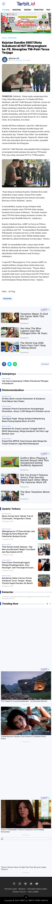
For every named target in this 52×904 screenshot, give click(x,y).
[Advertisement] (26, 636)
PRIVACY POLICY (19, 892)
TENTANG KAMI (10, 889)
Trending (5, 10)
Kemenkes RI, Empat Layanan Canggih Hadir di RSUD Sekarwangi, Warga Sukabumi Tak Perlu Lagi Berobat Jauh (25, 431)
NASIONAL (16, 10)
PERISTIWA (38, 10)
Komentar (45, 364)
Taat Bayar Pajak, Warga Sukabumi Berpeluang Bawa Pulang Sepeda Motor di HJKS (23, 419)
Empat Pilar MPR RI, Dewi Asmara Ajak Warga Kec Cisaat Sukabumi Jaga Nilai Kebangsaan (24, 442)
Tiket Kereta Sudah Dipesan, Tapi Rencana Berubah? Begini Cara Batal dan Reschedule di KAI (18, 549)
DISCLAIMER (33, 892)
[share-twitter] (9, 364)
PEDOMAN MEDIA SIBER (37, 889)
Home (4, 38)
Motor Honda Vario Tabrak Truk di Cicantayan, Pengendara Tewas (17, 517)
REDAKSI (22, 889)
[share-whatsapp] (15, 364)
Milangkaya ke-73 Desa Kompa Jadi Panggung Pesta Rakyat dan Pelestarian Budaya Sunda (18, 534)
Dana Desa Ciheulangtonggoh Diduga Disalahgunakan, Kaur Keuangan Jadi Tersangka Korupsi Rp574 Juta (17, 565)
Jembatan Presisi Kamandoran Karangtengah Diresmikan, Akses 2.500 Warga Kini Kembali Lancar (26, 409)
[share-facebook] (4, 364)
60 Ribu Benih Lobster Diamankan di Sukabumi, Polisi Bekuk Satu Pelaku (24, 399)
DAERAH (27, 10)
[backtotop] (26, 897)
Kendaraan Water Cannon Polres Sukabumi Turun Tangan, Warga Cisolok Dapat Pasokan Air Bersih (17, 580)
